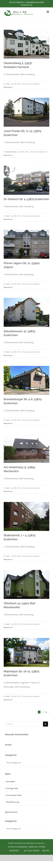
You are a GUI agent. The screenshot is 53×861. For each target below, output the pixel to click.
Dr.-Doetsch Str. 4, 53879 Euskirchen (26, 199)
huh (8, 84)
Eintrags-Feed (12, 788)
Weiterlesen (8, 87)
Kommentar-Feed (14, 795)
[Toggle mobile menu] (48, 11)
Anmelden (11, 781)
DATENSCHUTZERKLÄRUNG (17, 847)
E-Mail (46, 851)
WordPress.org (13, 802)
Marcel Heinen (12, 152)
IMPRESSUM (33, 847)
